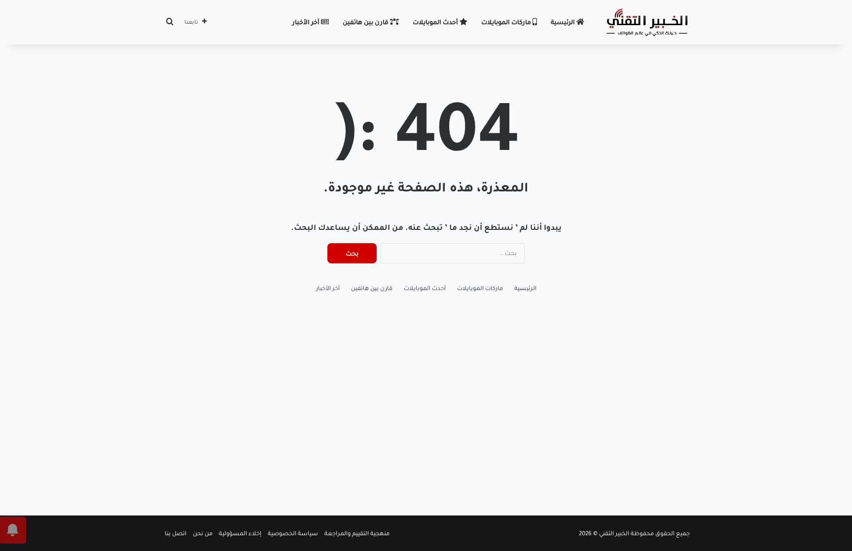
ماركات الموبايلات (506, 22)
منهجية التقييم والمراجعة (357, 533)
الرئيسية (563, 22)
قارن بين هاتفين (366, 22)
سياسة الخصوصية (293, 533)
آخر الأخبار (306, 22)
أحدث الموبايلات (436, 22)
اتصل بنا (175, 533)
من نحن (203, 533)
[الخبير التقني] (647, 22)
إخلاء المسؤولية (240, 533)
